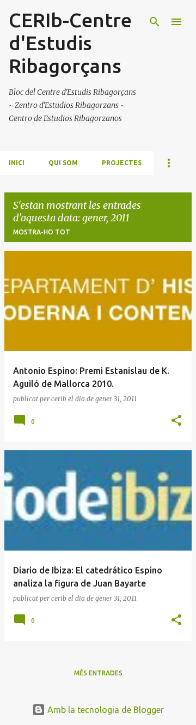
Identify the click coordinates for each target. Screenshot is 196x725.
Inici (16, 162)
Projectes (122, 162)
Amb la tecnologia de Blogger (104, 710)
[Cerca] (154, 22)
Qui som (63, 162)
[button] (176, 421)
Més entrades (98, 672)
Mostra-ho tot (41, 231)
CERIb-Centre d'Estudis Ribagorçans (70, 43)
